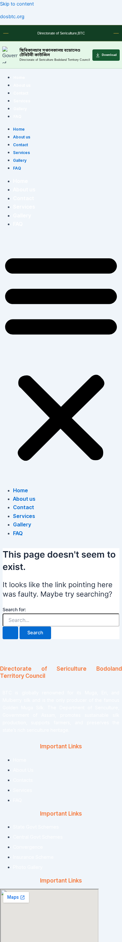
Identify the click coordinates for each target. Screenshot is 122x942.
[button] (61, 357)
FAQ (17, 116)
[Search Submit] (10, 632)
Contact (20, 93)
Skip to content (17, 4)
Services (21, 100)
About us (22, 85)
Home (19, 77)
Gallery (20, 108)
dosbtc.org (12, 16)
